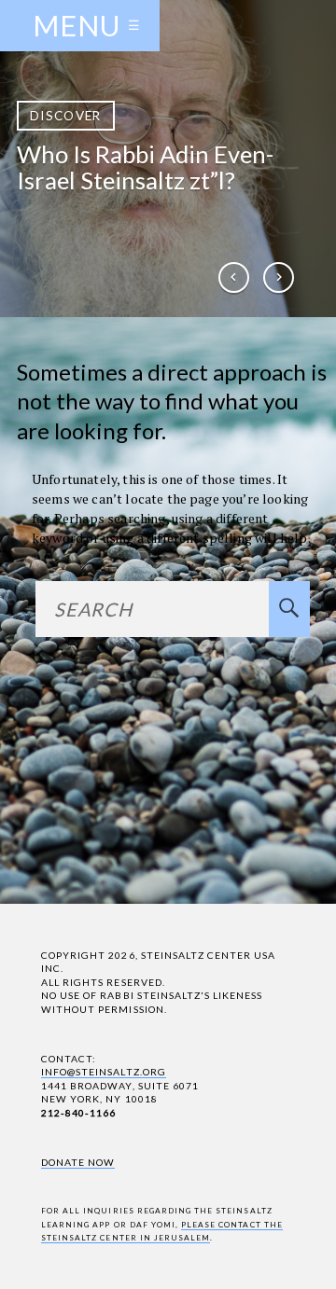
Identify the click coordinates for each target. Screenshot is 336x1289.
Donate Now (78, 1162)
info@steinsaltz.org (103, 1071)
